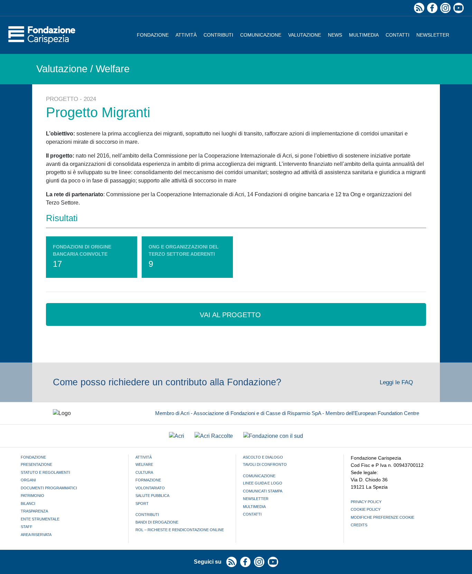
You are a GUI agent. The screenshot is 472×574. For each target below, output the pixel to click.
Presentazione (36, 464)
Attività (186, 35)
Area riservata (36, 535)
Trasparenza (34, 511)
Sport (142, 503)
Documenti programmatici (49, 488)
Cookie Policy (365, 509)
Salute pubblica (152, 495)
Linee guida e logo (262, 483)
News (335, 35)
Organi (28, 480)
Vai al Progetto (231, 315)
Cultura (144, 472)
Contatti (397, 35)
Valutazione (304, 35)
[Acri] (176, 436)
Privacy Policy (366, 502)
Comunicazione (260, 35)
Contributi (218, 35)
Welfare (144, 464)
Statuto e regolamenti (45, 472)
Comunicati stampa (262, 491)
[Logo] (41, 35)
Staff (26, 527)
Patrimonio (32, 495)
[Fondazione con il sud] (273, 436)
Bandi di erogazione (156, 522)
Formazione (148, 480)
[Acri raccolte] (214, 436)
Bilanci (28, 503)
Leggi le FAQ (397, 382)
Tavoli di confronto (265, 464)
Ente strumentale (40, 519)
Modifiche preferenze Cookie (382, 517)
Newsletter (432, 35)
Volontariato (150, 488)
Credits (359, 525)
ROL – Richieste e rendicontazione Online (179, 530)
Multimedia (364, 35)
